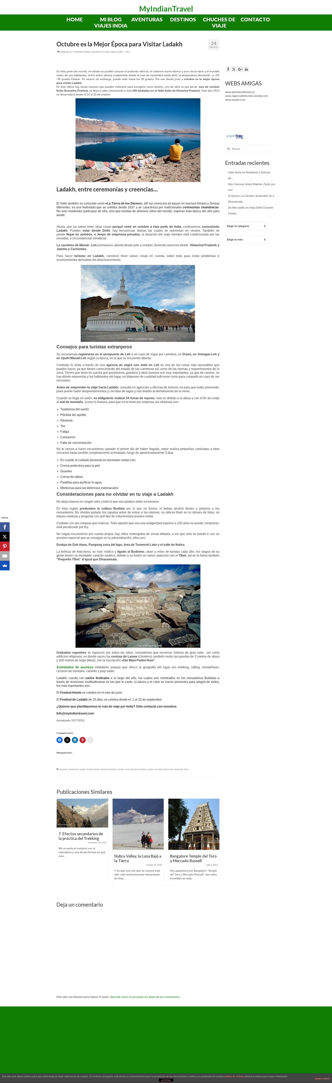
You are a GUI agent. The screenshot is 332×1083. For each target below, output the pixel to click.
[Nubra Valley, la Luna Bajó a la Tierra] (138, 824)
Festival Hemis (93, 769)
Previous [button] (59, 846)
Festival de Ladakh (77, 769)
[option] (82, 839)
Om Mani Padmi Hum (164, 769)
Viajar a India (116, 52)
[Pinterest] (5, 546)
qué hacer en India (100, 52)
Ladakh (150, 769)
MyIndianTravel (166, 8)
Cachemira (62, 769)
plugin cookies (322, 1078)
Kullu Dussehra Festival (135, 769)
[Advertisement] (256, 49)
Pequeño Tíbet (181, 769)
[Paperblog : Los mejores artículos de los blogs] (234, 136)
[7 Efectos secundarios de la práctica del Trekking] (82, 813)
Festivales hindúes (82, 52)
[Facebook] (5, 527)
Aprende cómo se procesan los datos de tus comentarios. (145, 996)
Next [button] (216, 846)
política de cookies (234, 1076)
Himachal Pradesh (108, 769)
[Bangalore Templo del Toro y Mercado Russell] (194, 824)
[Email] (5, 556)
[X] (5, 537)
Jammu (121, 769)
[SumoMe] (5, 565)
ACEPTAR (166, 1080)
